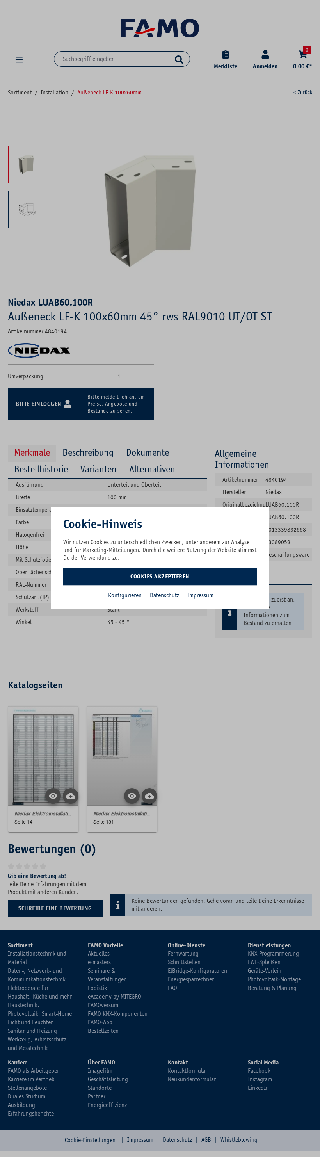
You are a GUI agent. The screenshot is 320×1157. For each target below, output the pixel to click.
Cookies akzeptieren (160, 576)
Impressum (200, 595)
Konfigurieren (125, 595)
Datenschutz (165, 595)
